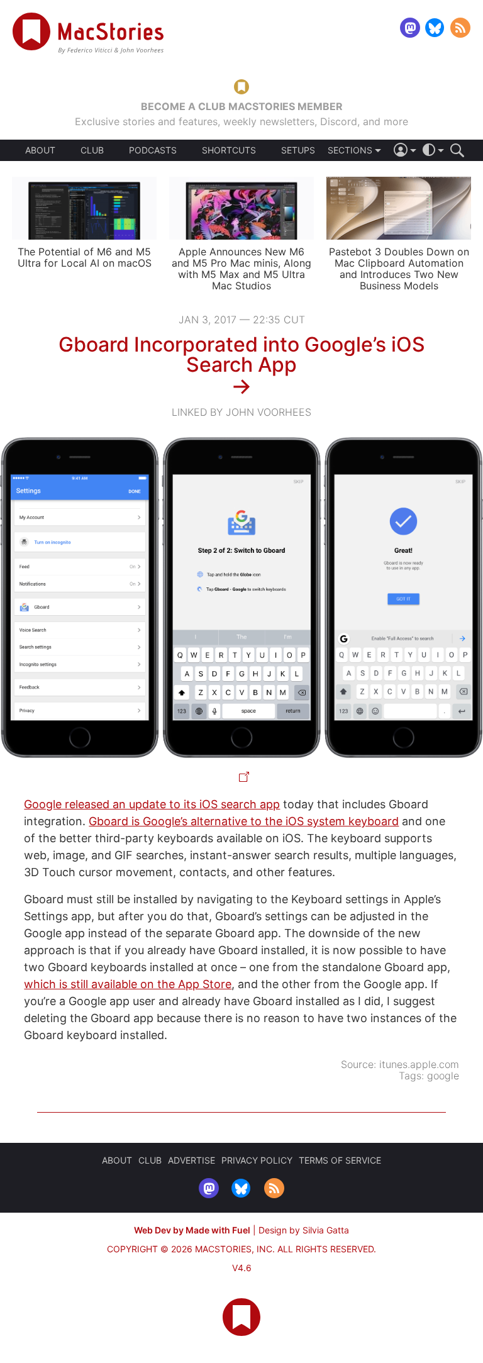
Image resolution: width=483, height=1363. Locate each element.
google (443, 1075)
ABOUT (40, 150)
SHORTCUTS (229, 150)
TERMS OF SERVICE (340, 1160)
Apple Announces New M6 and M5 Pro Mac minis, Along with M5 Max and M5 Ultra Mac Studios (241, 268)
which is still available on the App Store (127, 984)
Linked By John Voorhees (241, 412)
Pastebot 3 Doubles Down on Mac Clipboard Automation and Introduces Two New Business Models (399, 268)
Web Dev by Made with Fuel (192, 1230)
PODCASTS (153, 150)
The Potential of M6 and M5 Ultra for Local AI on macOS (85, 257)
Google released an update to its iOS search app (152, 804)
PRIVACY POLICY (256, 1160)
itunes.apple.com (419, 1064)
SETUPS (298, 150)
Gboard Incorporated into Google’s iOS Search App (241, 354)
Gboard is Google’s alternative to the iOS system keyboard (244, 821)
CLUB (92, 150)
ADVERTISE (191, 1160)
